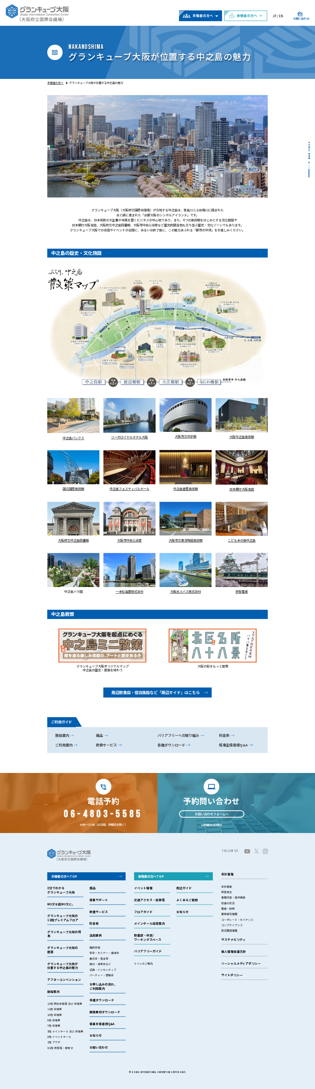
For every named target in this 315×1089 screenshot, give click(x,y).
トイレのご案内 (143, 963)
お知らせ (96, 1035)
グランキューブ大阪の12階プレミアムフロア (62, 918)
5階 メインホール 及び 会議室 (65, 1031)
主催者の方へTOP (64, 876)
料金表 (224, 735)
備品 (99, 735)
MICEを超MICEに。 (61, 904)
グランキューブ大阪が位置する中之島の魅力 (62, 966)
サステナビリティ (233, 940)
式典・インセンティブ (103, 970)
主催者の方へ (55, 83)
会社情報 (227, 874)
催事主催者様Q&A (233, 745)
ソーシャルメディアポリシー (241, 963)
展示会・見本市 (99, 958)
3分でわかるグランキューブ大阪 (61, 890)
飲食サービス (106, 745)
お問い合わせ (99, 1047)
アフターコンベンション (64, 980)
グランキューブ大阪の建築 (62, 950)
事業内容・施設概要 (233, 897)
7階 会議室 (53, 1025)
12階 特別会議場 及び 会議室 (64, 1003)
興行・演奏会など (100, 964)
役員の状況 (228, 903)
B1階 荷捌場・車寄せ (60, 1048)
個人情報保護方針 (233, 952)
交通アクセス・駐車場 (149, 900)
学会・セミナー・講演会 (104, 953)
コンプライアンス (232, 925)
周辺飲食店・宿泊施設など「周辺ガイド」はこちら (155, 692)
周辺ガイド (184, 888)
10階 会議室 (54, 1015)
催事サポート (99, 900)
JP (274, 15)
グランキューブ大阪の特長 (64, 934)
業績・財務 (228, 908)
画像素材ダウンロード (105, 1012)
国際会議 (95, 947)
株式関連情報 (229, 930)
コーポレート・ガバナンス (237, 920)
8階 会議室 (53, 1020)
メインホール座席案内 (149, 923)
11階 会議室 (54, 1009)
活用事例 (96, 935)
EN (281, 15)
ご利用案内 (64, 745)
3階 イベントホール (59, 1037)
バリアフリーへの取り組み (178, 735)
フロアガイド (143, 912)
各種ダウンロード (171, 745)
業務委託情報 (229, 914)
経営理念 (226, 892)
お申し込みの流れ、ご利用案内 (103, 986)
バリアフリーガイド (148, 951)
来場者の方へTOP (151, 876)
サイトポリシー (232, 975)
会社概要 (226, 886)
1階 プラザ (53, 1042)
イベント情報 (143, 888)
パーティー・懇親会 (102, 975)
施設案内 (62, 735)
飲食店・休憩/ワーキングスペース (147, 937)
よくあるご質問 (187, 900)
